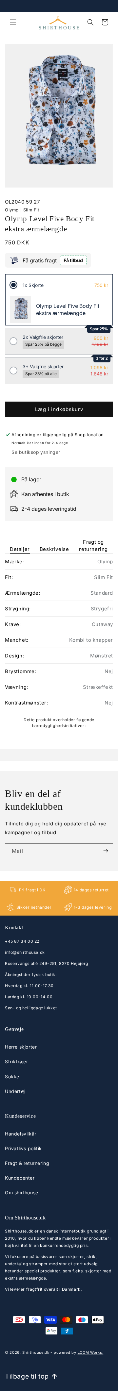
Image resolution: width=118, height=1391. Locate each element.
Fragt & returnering (27, 1163)
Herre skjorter (21, 1047)
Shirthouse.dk (35, 1352)
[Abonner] (105, 850)
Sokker (13, 1076)
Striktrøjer (16, 1061)
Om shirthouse (21, 1192)
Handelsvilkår (20, 1133)
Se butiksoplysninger (35, 452)
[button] (13, 22)
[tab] (20, 541)
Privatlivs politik (23, 1148)
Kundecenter (20, 1178)
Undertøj (15, 1091)
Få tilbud (73, 260)
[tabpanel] (59, 643)
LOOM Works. (91, 1352)
